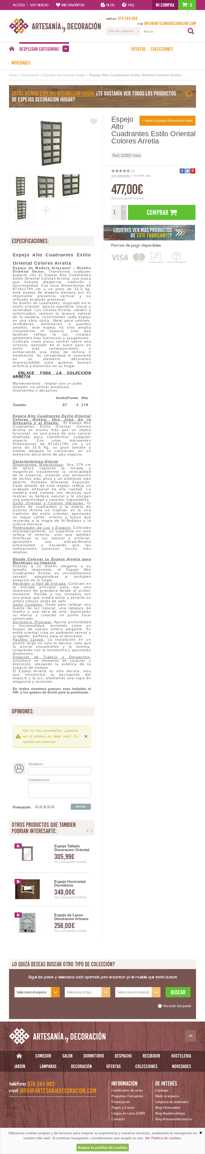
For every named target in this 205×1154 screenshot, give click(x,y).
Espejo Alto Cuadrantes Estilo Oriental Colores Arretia (135, 75)
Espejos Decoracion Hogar (64, 75)
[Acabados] (150, 232)
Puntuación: (22, 807)
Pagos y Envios (123, 1107)
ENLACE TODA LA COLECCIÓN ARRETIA (52, 374)
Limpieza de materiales (172, 1102)
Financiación (121, 1102)
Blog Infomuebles (167, 1107)
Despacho (123, 1056)
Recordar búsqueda (177, 1006)
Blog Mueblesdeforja (170, 1113)
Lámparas (48, 1066)
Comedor (43, 1056)
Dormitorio (94, 1056)
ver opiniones (120, 175)
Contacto (118, 1119)
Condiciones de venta (127, 1090)
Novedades (21, 63)
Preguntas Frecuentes (128, 1096)
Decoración (30, 75)
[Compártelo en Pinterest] (192, 170)
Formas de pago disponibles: (136, 245)
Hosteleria (181, 1056)
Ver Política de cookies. (163, 1138)
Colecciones (162, 49)
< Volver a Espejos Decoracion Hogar (167, 120)
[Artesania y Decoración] (55, 26)
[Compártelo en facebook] (182, 170)
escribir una (142, 175)
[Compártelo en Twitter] (187, 170)
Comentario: (39, 779)
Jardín (19, 1066)
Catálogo (161, 1090)
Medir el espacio (167, 1096)
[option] (52, 889)
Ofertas (138, 49)
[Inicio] (11, 50)
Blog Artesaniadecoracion (173, 1119)
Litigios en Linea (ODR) (128, 1113)
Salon (67, 1056)
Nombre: (36, 764)
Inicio (13, 75)
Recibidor (151, 1056)
